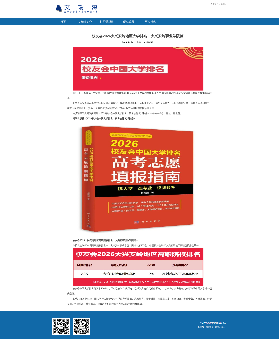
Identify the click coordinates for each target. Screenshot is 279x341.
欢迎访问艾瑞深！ (218, 4)
